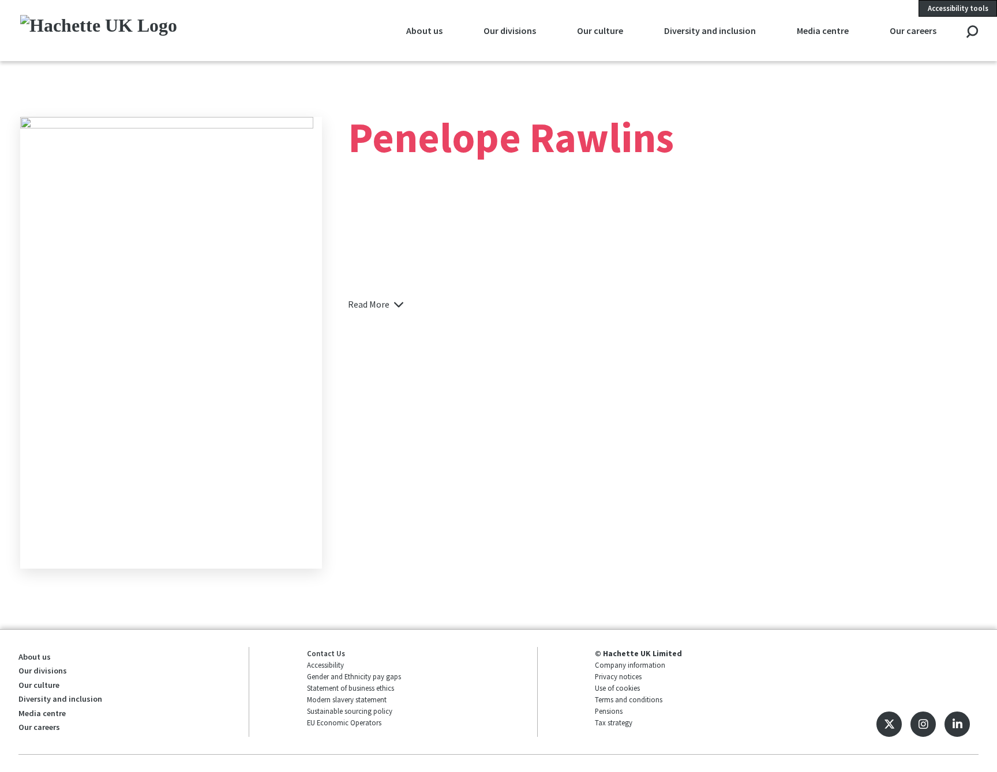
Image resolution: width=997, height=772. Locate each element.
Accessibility (325, 664)
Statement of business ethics (350, 687)
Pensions (609, 711)
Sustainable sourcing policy (349, 711)
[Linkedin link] (957, 724)
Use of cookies (617, 687)
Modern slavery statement (347, 699)
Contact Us (326, 653)
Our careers (913, 30)
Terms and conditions (628, 699)
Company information (630, 664)
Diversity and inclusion (710, 30)
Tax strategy (613, 722)
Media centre (823, 30)
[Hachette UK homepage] (110, 30)
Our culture (600, 30)
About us (424, 30)
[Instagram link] (923, 724)
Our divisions (509, 30)
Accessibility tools (958, 8)
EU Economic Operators (344, 722)
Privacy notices (618, 676)
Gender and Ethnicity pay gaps (354, 676)
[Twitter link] (889, 724)
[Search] (971, 32)
